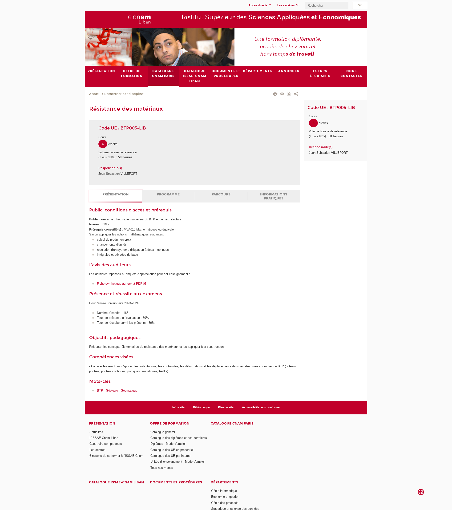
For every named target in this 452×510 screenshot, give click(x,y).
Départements (224, 482)
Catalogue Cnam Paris (232, 423)
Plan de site (226, 407)
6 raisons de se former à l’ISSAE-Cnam (116, 455)
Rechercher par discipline (124, 94)
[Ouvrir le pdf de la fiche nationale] (289, 94)
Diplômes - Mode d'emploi (168, 443)
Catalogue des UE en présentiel (172, 450)
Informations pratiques (273, 196)
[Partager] (296, 94)
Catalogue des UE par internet (170, 455)
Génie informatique (224, 491)
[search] (326, 5)
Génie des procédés (224, 503)
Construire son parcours (105, 443)
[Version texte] (282, 94)
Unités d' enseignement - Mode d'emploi (177, 461)
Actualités (96, 432)
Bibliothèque (201, 407)
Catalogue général (162, 432)
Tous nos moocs (161, 468)
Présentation (115, 194)
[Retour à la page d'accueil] (120, 19)
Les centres (97, 450)
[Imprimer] (275, 94)
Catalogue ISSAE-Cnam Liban (116, 482)
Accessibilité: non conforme (261, 407)
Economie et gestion (225, 496)
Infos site (178, 407)
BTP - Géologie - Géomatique (117, 390)
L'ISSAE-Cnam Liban (103, 438)
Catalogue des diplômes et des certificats (178, 438)
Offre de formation (169, 423)
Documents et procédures (176, 482)
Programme (168, 194)
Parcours (221, 194)
